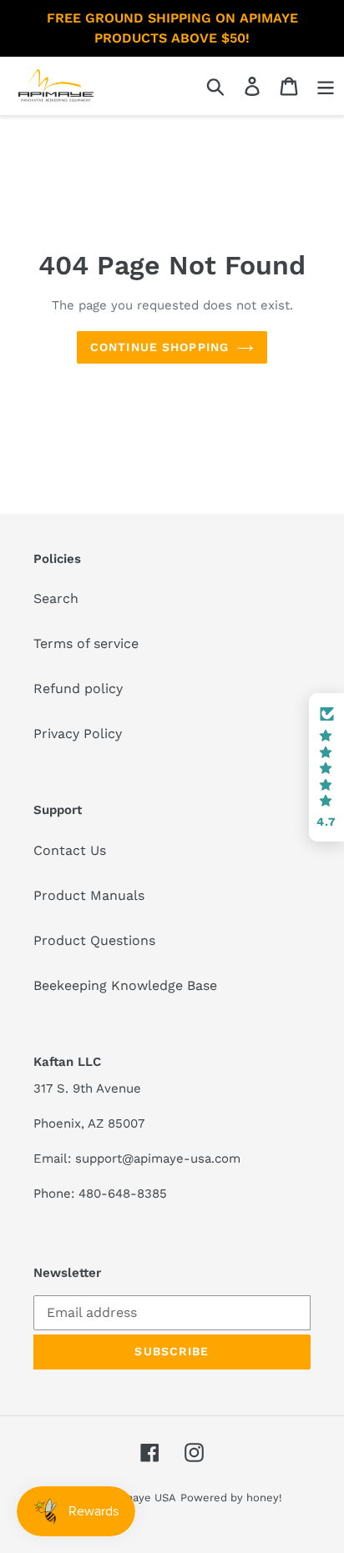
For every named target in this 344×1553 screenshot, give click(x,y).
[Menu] (325, 86)
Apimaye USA (141, 1497)
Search (55, 598)
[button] (326, 767)
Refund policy (78, 688)
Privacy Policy (77, 733)
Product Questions (94, 940)
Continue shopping (159, 347)
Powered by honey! (231, 1497)
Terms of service (86, 643)
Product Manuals (88, 895)
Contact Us (69, 850)
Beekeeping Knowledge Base (125, 985)
